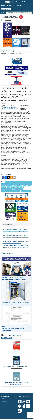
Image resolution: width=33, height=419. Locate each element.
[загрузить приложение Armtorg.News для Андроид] (18, 5)
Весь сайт (8, 20)
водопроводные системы (7, 189)
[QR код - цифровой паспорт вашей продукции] (22, 216)
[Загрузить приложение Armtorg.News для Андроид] (20, 405)
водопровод (9, 187)
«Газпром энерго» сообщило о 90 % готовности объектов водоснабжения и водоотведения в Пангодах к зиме (16, 231)
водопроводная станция (18, 187)
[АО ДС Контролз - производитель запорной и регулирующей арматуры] (16, 30)
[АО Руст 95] (10, 207)
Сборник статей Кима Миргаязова (16, 351)
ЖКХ (6, 182)
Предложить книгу (18, 338)
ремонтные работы (5, 191)
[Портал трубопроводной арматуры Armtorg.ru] (10, 17)
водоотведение (28, 183)
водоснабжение (5, 183)
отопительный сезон (27, 182)
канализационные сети (26, 191)
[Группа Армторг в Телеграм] (28, 401)
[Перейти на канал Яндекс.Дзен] (28, 405)
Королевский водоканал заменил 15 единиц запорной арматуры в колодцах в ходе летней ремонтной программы (15, 237)
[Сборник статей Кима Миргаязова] (16, 346)
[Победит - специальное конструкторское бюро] (25, 30)
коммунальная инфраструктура (15, 182)
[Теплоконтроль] (25, 42)
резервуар (4, 187)
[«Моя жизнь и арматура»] (16, 360)
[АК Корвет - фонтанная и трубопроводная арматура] (16, 42)
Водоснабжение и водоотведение (16, 183)
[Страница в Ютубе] (24, 401)
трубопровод (15, 189)
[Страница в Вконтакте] (20, 401)
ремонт (21, 189)
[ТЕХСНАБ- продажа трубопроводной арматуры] (16, 71)
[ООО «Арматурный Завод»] (7, 30)
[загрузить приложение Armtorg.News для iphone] (21, 5)
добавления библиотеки (12, 336)
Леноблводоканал (26, 185)
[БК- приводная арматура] (7, 42)
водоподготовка (5, 185)
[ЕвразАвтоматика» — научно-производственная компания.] (10, 216)
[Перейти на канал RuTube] (20, 410)
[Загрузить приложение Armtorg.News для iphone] (24, 405)
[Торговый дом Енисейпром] (16, 197)
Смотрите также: (7, 253)
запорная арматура (18, 185)
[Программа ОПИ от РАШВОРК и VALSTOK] (16, 80)
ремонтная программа (15, 191)
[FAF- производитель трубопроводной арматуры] (16, 61)
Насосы (11, 185)
